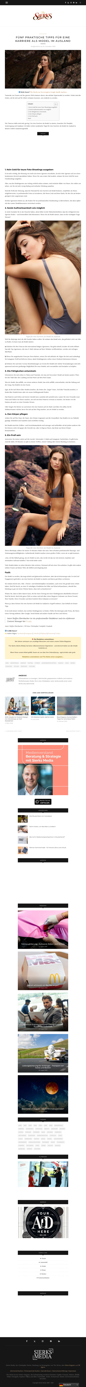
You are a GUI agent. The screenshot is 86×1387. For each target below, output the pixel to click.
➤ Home (43, 1258)
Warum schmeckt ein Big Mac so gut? (43, 985)
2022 (30, 1125)
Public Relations (34, 1142)
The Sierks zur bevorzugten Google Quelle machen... (48, 92)
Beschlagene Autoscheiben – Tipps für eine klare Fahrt (67, 718)
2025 (45, 1125)
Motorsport (58, 1138)
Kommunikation (42, 1135)
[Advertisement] (43, 150)
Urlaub (50, 1145)
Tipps (37, 1145)
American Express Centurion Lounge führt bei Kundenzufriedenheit (43, 1026)
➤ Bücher (43, 1274)
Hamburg (58, 1132)
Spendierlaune (46, 1371)
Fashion (28, 1132)
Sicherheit (60, 1142)
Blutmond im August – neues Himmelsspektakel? (43, 1109)
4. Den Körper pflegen (34, 114)
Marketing (28, 1138)
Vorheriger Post (14, 731)
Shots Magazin (70, 1365)
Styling (16, 666)
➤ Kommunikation (43, 1278)
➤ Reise (43, 1270)
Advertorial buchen (16, 1371)
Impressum (72, 1371)
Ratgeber (45, 1142)
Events (21, 1132)
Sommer (21, 1145)
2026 (51, 1125)
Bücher (62, 1128)
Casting (30, 663)
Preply (28, 621)
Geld (43, 1132)
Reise (53, 1142)
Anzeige (23, 663)
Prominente (22, 1142)
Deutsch (67, 1385)
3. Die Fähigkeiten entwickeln (37, 111)
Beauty (47, 1128)
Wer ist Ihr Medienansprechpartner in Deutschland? (47, 837)
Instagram (28, 633)
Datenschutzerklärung (59, 1371)
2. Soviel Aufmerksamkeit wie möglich (39, 109)
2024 (40, 1125)
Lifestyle (53, 1135)
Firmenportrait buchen (32, 1371)
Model (73, 663)
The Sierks (30, 1145)
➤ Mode (43, 1266)
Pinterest (51, 633)
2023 (35, 1125)
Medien (36, 1138)
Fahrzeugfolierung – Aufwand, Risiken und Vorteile (43, 944)
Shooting (9, 666)
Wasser (57, 1145)
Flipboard (43, 633)
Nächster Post (73, 731)
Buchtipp (54, 1128)
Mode (43, 1138)
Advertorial (15, 663)
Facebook (20, 633)
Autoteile (39, 1128)
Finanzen (36, 1132)
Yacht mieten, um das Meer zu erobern (42, 826)
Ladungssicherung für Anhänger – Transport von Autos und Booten (43, 1067)
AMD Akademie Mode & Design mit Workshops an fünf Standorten (16, 719)
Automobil (29, 1128)
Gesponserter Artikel (49, 663)
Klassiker (32, 1135)
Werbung (24, 666)
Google (60, 663)
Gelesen (50, 1132)
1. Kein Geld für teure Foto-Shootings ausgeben (42, 107)
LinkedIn (36, 633)
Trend (43, 1145)
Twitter (57, 633)
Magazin (43, 34)
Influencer (22, 1135)
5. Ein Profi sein (33, 116)
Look (67, 663)
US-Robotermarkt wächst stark (42, 717)
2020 (7, 663)
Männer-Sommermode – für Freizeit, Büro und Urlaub (47, 847)
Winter (29, 1148)
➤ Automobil (43, 1262)
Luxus (20, 1138)
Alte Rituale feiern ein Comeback (40, 816)
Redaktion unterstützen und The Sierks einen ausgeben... (43, 657)
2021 (25, 1125)
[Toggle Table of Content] (54, 104)
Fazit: (29, 118)
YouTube (32, 666)
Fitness (37, 663)
